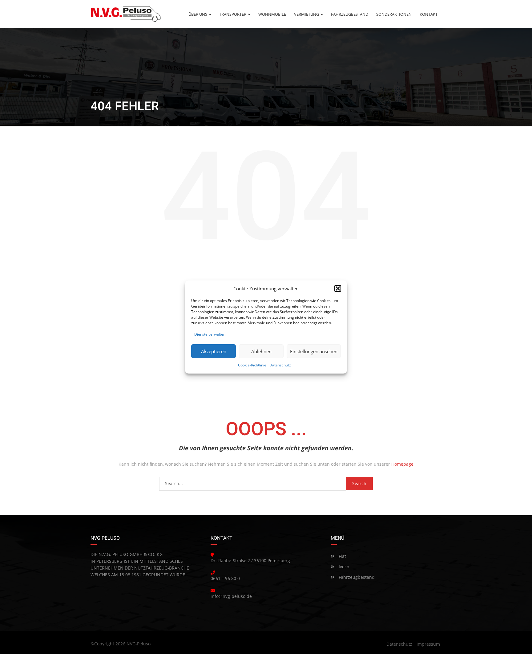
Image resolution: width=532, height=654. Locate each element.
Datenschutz (280, 365)
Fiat (341, 556)
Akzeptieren (213, 351)
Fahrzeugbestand (356, 577)
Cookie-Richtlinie (252, 365)
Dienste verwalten (209, 334)
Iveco (343, 567)
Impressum (428, 644)
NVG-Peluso (139, 644)
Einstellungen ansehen (313, 351)
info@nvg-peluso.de (231, 596)
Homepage (402, 464)
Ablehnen (261, 351)
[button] (338, 288)
